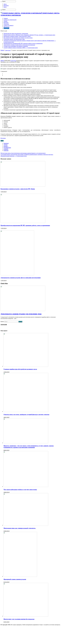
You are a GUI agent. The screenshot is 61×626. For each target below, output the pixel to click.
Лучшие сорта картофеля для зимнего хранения (16, 46)
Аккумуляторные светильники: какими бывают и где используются (23, 153)
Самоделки (6, 28)
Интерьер (6, 22)
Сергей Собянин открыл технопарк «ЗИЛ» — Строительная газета (21, 47)
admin (2, 60)
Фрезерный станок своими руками (15, 579)
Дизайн (5, 21)
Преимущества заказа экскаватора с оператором (16, 33)
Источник (3, 138)
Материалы (6, 27)
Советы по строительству (10, 19)
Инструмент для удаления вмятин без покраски (19, 619)
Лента (5, 4)
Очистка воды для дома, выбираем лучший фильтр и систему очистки (26, 414)
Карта (5, 7)
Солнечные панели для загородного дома (14, 39)
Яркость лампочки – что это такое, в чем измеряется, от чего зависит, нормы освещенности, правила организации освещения (29, 446)
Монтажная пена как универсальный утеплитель (20, 528)
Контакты (6, 5)
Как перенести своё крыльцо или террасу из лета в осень (18, 37)
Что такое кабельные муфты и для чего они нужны (20, 489)
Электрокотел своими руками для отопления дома (21, 314)
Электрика (6, 24)
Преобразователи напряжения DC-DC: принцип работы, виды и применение (23, 43)
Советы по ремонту (9, 25)
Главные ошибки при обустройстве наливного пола (20, 369)
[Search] (1, 1)
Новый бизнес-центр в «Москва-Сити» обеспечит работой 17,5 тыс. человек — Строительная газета (29, 35)
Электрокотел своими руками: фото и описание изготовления (19, 45)
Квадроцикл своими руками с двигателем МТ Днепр (17, 36)
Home (2, 50)
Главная (6, 18)
